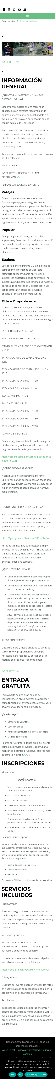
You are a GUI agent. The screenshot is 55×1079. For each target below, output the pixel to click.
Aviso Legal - (9, 1050)
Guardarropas (9, 904)
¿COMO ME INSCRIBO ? (14, 433)
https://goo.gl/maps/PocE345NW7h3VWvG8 (26, 969)
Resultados (8, 1000)
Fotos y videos (9, 977)
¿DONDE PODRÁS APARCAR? (17, 468)
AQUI (19, 177)
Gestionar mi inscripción (15, 837)
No (20, 1074)
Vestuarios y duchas (13, 935)
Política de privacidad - (29, 1050)
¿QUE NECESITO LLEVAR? (16, 569)
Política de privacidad (36, 1074)
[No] (51, 1068)
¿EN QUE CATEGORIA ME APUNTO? (21, 184)
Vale (13, 1074)
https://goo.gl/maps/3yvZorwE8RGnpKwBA (25, 538)
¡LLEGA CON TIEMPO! (13, 640)
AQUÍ (26, 754)
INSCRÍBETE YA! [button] (10, 62)
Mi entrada (8, 772)
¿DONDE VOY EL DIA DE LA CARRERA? (22, 506)
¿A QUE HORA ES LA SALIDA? (17, 331)
